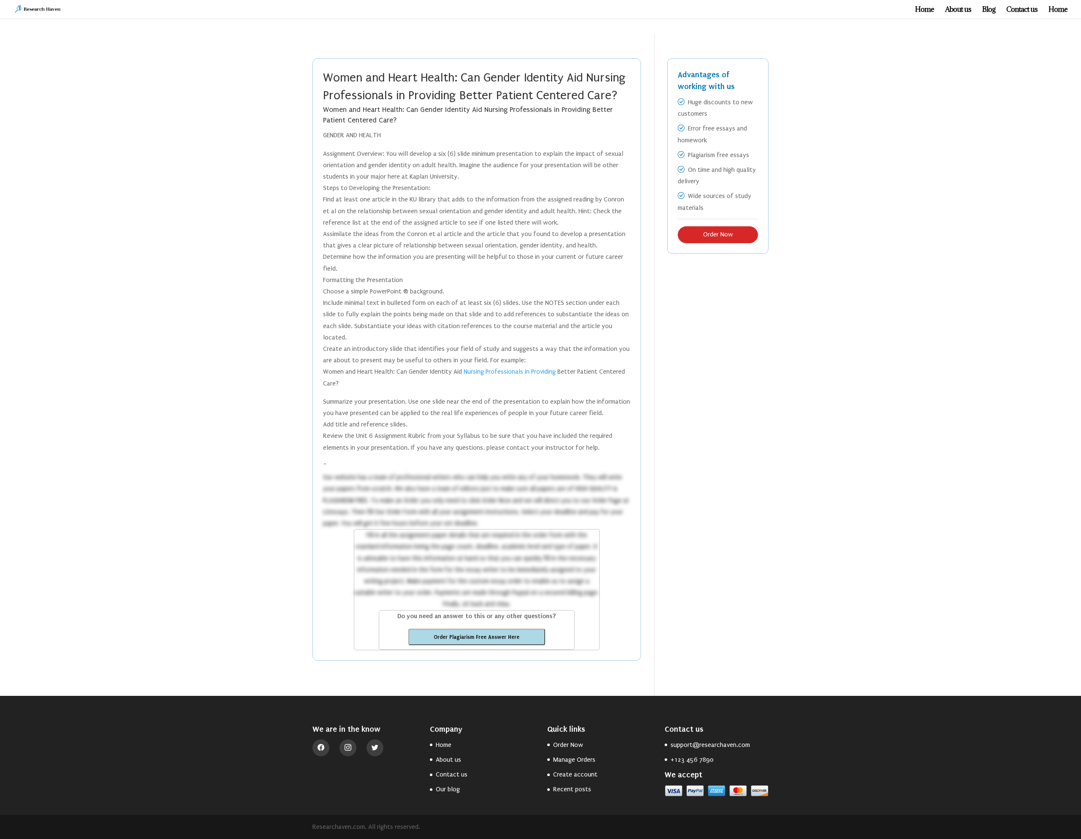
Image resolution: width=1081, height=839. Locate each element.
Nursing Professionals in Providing (510, 371)
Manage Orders (574, 759)
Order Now (718, 234)
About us (958, 10)
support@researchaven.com (710, 745)
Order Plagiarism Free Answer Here (476, 637)
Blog (988, 10)
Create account (575, 774)
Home (924, 10)
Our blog (448, 789)
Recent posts (572, 789)
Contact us (1022, 10)
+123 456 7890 (692, 759)
